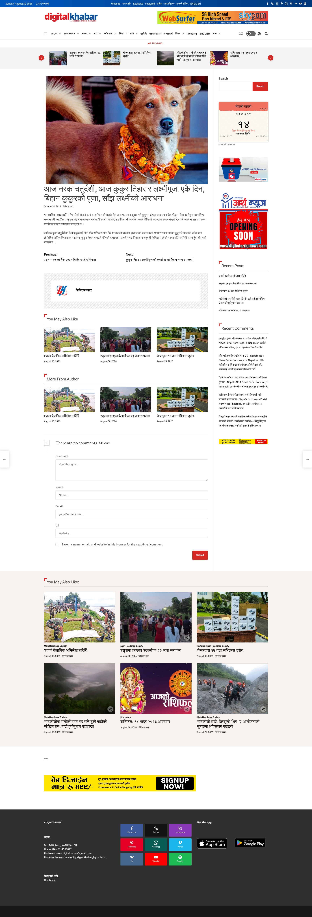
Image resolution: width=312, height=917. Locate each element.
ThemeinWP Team (190, 911)
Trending (192, 33)
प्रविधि (143, 33)
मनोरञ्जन (108, 33)
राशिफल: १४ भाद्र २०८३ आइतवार (190, 54)
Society (63, 646)
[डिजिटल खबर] (61, 290)
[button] (41, 58)
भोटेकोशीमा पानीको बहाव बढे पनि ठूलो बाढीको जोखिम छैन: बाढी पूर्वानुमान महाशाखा (138, 56)
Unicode (115, 3)
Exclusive (138, 3)
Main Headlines (51, 646)
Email (59, 506)
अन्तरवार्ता (168, 33)
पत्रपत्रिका (169, 3)
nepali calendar (227, 144)
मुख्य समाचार (69, 33)
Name (59, 487)
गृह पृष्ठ (54, 33)
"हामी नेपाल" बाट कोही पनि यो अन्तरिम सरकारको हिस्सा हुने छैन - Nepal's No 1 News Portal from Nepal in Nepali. (243, 382)
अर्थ (95, 33)
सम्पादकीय (126, 3)
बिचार (177, 33)
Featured (150, 3)
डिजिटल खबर (68, 206)
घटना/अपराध (155, 33)
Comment (61, 456)
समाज (84, 33)
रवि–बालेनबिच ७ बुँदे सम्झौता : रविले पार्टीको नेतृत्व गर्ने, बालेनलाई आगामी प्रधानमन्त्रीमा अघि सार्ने (241, 364)
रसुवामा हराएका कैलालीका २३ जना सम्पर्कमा (125, 356)
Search (223, 78)
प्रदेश (159, 3)
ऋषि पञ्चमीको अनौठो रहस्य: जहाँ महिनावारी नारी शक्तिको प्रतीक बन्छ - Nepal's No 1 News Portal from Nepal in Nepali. (243, 399)
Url (57, 525)
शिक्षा (121, 33)
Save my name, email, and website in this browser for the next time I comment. (112, 544)
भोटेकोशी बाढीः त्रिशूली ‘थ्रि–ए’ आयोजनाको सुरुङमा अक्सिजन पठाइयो (246, 56)
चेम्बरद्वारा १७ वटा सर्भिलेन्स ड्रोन (84, 54)
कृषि (132, 33)
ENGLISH (195, 3)
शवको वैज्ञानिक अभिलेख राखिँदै (61, 356)
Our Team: (50, 880)
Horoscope (125, 717)
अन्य (215, 33)
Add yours (104, 443)
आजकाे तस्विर (182, 3)
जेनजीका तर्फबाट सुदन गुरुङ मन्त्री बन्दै (250, 386)
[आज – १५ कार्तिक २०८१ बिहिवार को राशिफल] (4, 459)
